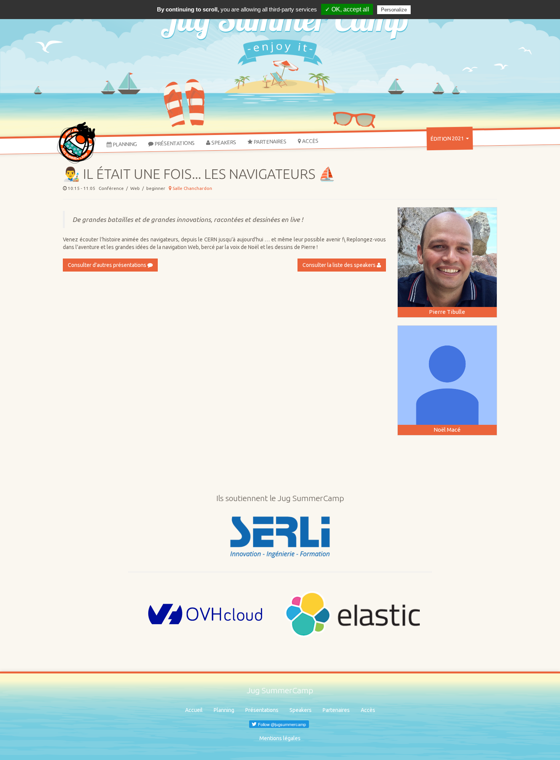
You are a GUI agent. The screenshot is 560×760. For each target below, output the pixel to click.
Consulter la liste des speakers (339, 265)
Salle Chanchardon (191, 188)
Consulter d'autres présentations (107, 265)
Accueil (194, 710)
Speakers (223, 142)
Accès (309, 141)
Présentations (174, 143)
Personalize (394, 10)
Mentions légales (280, 738)
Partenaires (269, 141)
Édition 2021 (447, 138)
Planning (124, 144)
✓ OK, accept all (347, 9)
